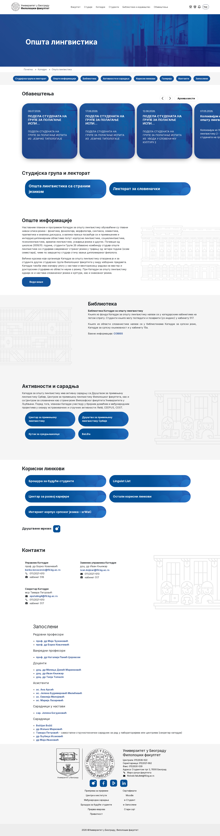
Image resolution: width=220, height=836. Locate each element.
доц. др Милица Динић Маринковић (58, 669)
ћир (205, 7)
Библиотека (89, 78)
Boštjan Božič (44, 725)
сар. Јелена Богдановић (51, 712)
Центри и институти (96, 795)
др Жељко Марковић (49, 729)
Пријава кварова (96, 809)
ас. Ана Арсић (45, 689)
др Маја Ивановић (47, 739)
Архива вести (186, 98)
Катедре (42, 69)
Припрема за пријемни (96, 790)
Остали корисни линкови (132, 496)
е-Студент (129, 800)
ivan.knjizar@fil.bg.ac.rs (94, 570)
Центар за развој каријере (49, 496)
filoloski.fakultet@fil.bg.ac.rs (140, 775)
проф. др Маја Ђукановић (52, 641)
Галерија (167, 78)
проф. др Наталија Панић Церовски (58, 657)
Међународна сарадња (96, 800)
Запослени (202, 78)
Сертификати (129, 790)
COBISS (118, 333)
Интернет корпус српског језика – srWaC (60, 512)
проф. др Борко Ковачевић (52, 644)
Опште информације (64, 78)
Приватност (96, 814)
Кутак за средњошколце (44, 434)
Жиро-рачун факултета (139, 772)
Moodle (129, 795)
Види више (36, 281)
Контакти (183, 78)
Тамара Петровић (47, 732)
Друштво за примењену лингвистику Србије (97, 419)
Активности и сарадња (116, 78)
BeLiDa (86, 434)
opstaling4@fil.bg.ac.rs (44, 596)
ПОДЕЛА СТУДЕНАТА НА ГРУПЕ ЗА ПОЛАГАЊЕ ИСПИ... (47, 119)
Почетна (28, 69)
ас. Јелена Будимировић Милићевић (59, 693)
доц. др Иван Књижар (50, 673)
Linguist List (122, 481)
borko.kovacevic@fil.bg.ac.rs (42, 569)
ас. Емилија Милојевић (50, 696)
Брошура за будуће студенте (51, 481)
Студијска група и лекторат (30, 78)
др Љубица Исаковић (49, 736)
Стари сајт (129, 809)
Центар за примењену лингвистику (43, 419)
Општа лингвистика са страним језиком (59, 189)
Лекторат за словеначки (136, 188)
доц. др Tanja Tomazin (50, 676)
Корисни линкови (145, 78)
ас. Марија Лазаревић (49, 700)
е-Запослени (129, 804)
